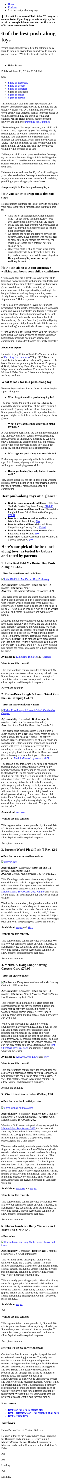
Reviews (12, 7)
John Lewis (32, 1056)
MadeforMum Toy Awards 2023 (18, 1128)
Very (30, 927)
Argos (19, 927)
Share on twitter (16, 85)
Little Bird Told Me (26, 656)
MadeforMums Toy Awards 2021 (31, 758)
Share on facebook (18, 82)
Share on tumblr (16, 97)
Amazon (46, 656)
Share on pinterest (17, 88)
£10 (38, 521)
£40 (31, 539)
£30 (37, 533)
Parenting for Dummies (37, 121)
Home (11, 4)
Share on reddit (16, 94)
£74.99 (11, 515)
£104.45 (48, 506)
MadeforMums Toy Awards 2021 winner (22, 891)
